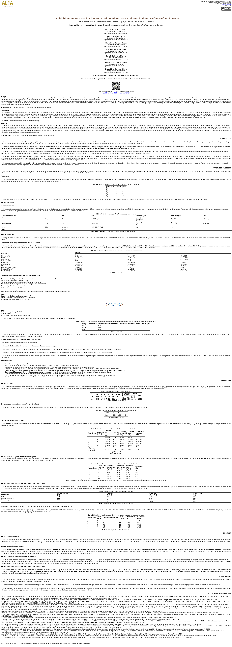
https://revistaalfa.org (226, 4)
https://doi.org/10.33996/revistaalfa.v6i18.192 (116, 93)
